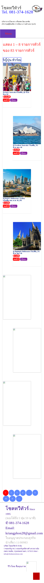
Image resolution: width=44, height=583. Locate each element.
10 (6, 499)
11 (12, 499)
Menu (8, 33)
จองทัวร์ (6, 100)
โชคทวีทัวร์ (11, 8)
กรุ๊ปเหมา (14, 100)
